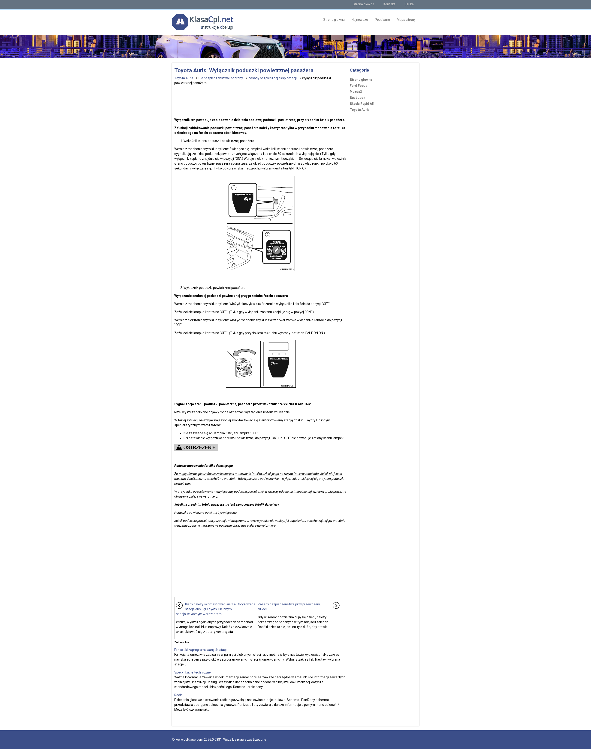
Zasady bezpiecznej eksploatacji (272, 78)
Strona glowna (363, 4)
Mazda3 (356, 92)
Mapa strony (406, 19)
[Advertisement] (260, 100)
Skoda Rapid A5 (362, 104)
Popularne (382, 19)
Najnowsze (360, 19)
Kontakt (389, 4)
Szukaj (409, 4)
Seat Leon (357, 98)
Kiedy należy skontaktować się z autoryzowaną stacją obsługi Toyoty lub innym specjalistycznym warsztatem (215, 609)
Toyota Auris (183, 78)
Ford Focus (358, 86)
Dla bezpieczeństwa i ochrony (221, 78)
